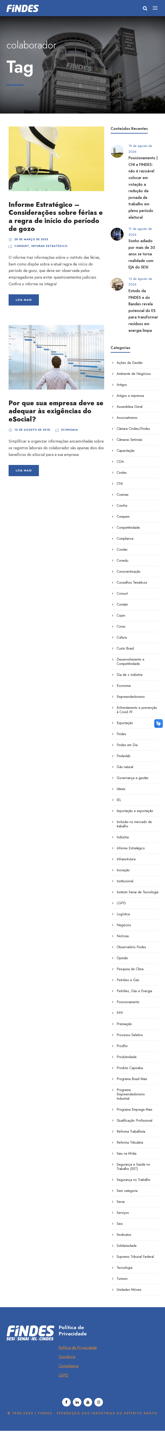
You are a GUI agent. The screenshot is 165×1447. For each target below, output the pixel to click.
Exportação (125, 722)
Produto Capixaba (130, 1067)
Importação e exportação (135, 810)
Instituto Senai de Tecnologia (137, 892)
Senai (121, 1201)
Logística (123, 914)
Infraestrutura (126, 859)
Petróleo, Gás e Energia (134, 991)
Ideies (121, 788)
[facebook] (66, 1402)
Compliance (125, 538)
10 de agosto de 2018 (32, 430)
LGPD (121, 903)
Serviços (123, 1212)
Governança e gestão (132, 777)
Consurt (21, 246)
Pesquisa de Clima (130, 969)
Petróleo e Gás (128, 980)
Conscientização (129, 571)
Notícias (123, 936)
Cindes (122, 472)
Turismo (122, 1278)
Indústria (123, 837)
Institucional (125, 881)
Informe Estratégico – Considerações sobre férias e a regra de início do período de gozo (56, 217)
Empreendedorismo (131, 696)
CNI (120, 483)
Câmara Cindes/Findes (133, 428)
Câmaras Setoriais (129, 439)
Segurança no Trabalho (133, 1179)
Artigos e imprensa (130, 395)
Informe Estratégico (49, 246)
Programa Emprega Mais (134, 1109)
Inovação (123, 870)
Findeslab (123, 755)
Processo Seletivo (130, 1034)
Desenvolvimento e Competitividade (130, 661)
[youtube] (88, 1402)
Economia (69, 430)
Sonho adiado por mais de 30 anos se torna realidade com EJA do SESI (141, 254)
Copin (121, 615)
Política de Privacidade (78, 1347)
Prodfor (122, 1045)
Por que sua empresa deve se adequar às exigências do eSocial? (56, 411)
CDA (120, 461)
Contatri (122, 604)
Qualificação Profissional (134, 1120)
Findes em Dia (127, 744)
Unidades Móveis (129, 1289)
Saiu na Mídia (126, 1153)
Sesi (120, 1223)
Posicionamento (128, 1001)
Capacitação (126, 450)
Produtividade (127, 1056)
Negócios (124, 925)
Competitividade (128, 527)
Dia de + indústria (129, 674)
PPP (120, 1012)
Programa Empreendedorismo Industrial (131, 1094)
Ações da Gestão (130, 362)
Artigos (122, 384)
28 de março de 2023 (31, 239)
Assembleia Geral (129, 406)
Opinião (122, 958)
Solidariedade (127, 1245)
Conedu (122, 560)
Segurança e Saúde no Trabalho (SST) (133, 1166)
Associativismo (127, 417)
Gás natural (125, 766)
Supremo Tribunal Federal (135, 1256)
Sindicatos (124, 1234)
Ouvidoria (67, 1357)
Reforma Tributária (130, 1142)
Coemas (122, 494)
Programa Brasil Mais (132, 1078)
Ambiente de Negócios (134, 373)
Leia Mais (24, 300)
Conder (122, 549)
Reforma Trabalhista (131, 1131)
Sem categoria (127, 1190)
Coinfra (122, 505)
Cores (121, 626)
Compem (123, 516)
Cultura (122, 637)
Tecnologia (124, 1267)
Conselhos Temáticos (132, 582)
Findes (121, 733)
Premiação (124, 1023)
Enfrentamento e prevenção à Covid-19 (137, 709)
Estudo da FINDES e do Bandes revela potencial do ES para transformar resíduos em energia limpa (143, 310)
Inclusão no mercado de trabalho (134, 824)
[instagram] (98, 1402)
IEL (119, 799)
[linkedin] (77, 1402)
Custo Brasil (125, 648)
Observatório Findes (131, 947)
